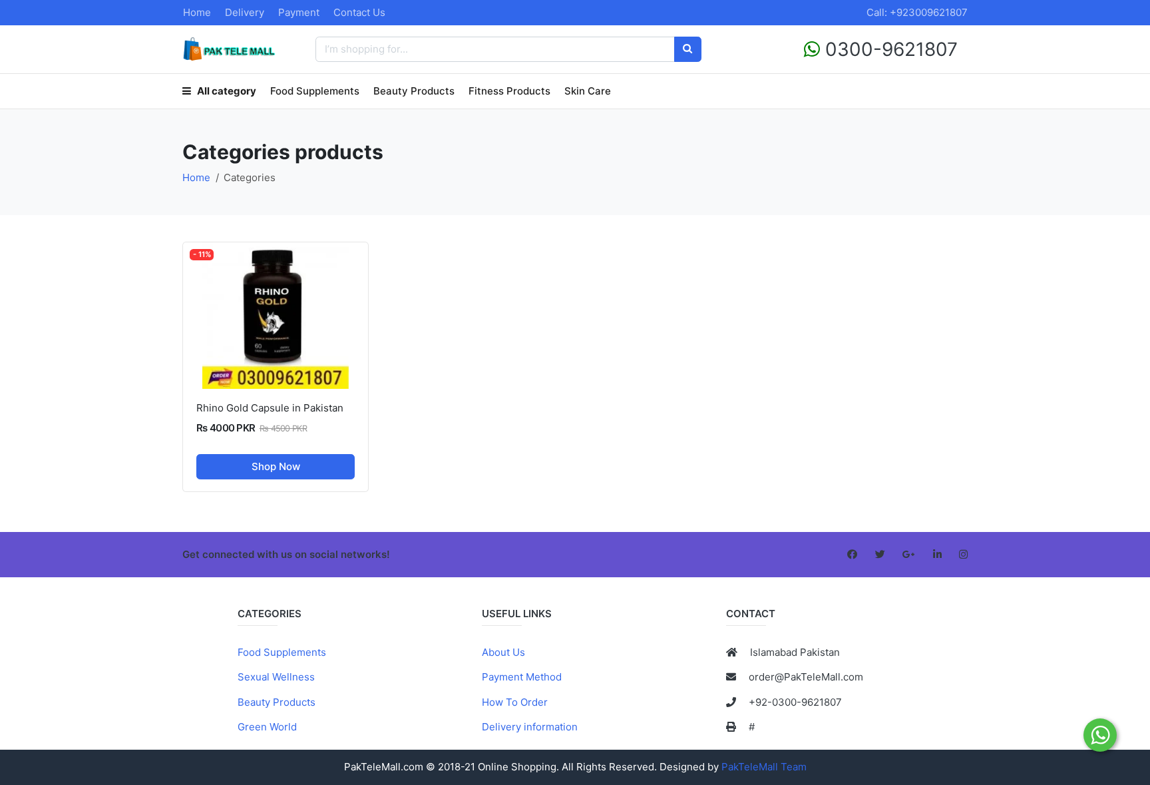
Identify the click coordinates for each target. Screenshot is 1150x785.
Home (197, 12)
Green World (267, 726)
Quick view (280, 378)
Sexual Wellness (276, 676)
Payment (298, 12)
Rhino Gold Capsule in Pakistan (269, 407)
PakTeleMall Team (764, 766)
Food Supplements (314, 91)
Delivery (244, 12)
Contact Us (359, 12)
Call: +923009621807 (917, 12)
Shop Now (276, 466)
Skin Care (587, 91)
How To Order (515, 702)
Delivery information (530, 726)
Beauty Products (414, 91)
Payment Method (522, 676)
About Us (503, 652)
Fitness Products (509, 91)
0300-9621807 (889, 49)
